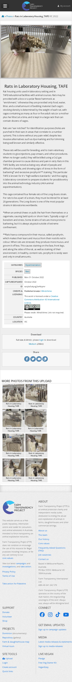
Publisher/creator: (32, 291)
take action (26, 566)
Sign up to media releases (50, 646)
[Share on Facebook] (27, 359)
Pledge (41, 658)
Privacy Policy (9, 571)
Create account (9, 667)
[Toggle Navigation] (5, 6)
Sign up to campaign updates (52, 629)
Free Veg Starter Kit (47, 662)
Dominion (14, 633)
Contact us (43, 559)
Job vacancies (44, 554)
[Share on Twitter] (33, 359)
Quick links (7, 671)
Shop (4, 620)
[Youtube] (66, 614)
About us (42, 530)
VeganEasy (43, 667)
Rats (27, 271)
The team (42, 535)
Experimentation (33, 265)
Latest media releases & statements (55, 641)
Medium (32, 343)
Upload (9, 658)
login (41, 339)
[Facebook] (42, 614)
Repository (11, 637)
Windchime (46, 291)
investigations (9, 566)
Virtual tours (8, 646)
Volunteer (7, 616)
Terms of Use (8, 575)
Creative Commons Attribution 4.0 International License (41, 299)
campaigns (21, 563)
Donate (5, 612)
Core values (43, 543)
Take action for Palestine (14, 583)
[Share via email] (39, 359)
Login (5, 662)
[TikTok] (57, 614)
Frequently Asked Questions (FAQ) (51, 549)
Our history (43, 539)
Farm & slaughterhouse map (15, 641)
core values (7, 558)
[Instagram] (50, 614)
